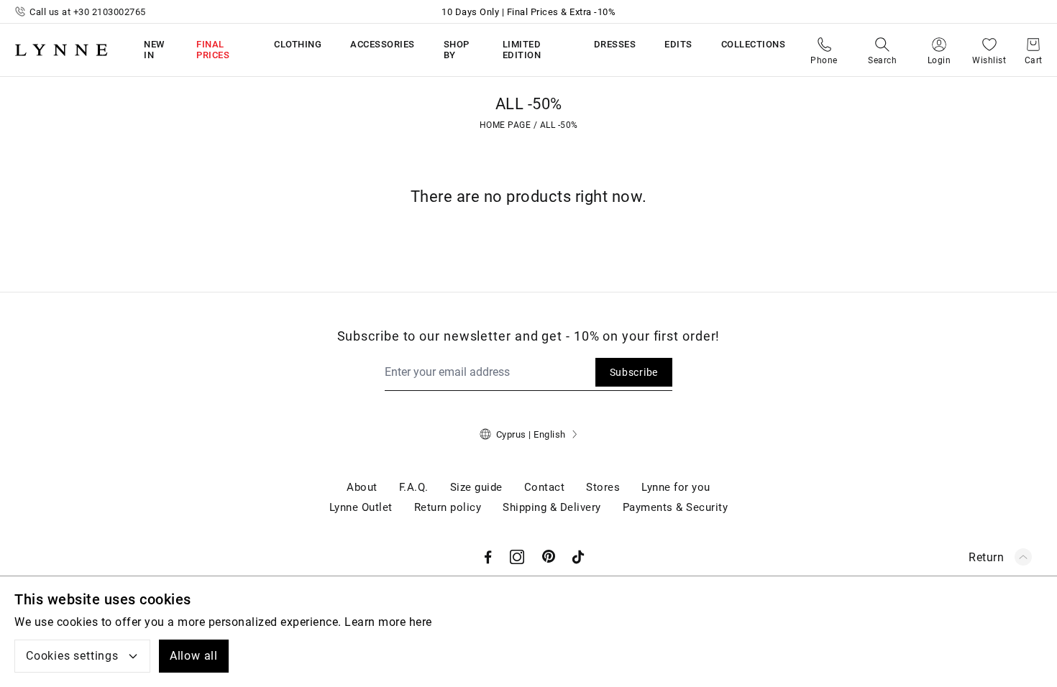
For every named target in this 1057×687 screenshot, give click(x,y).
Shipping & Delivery (552, 507)
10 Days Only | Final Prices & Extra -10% (528, 11)
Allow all (194, 656)
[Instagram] (517, 557)
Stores (603, 487)
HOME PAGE (505, 125)
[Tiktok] (578, 557)
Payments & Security (675, 507)
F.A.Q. (414, 487)
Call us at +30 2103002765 (87, 11)
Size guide (476, 487)
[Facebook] (488, 557)
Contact (544, 487)
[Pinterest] (549, 557)
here (420, 622)
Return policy (448, 507)
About (362, 487)
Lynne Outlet (361, 507)
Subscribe (634, 372)
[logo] (61, 49)
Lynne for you (675, 487)
